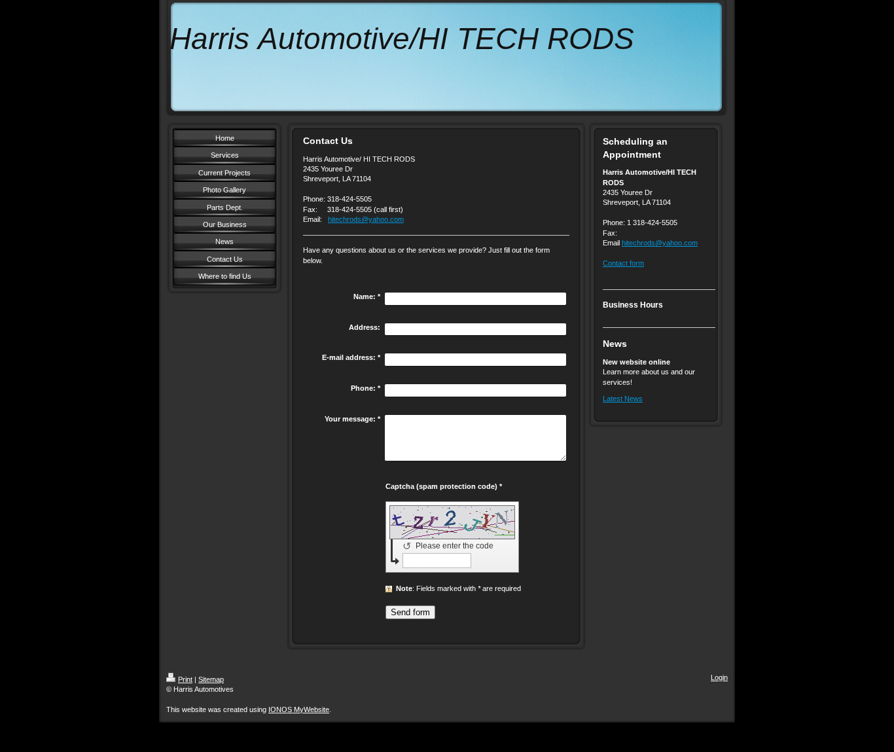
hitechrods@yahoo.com (366, 219)
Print (185, 679)
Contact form (623, 263)
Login (719, 677)
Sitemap (211, 679)
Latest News (623, 399)
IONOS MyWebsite (298, 709)
